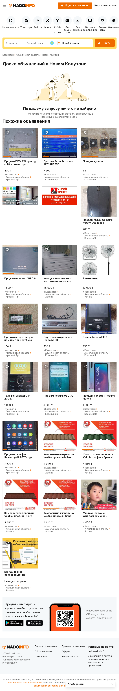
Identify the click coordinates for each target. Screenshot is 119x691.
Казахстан (8, 55)
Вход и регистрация (106, 5)
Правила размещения (73, 646)
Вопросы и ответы (72, 656)
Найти (106, 43)
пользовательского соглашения (25, 682)
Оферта (66, 651)
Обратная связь (43, 651)
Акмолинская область (28, 55)
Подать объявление (46, 646)
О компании (41, 656)
